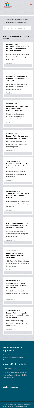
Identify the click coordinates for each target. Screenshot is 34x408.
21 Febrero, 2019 (12, 74)
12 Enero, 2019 (11, 133)
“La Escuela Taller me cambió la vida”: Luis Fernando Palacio (17, 196)
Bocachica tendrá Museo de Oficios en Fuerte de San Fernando (17, 166)
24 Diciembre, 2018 (13, 251)
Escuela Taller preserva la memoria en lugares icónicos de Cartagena (17, 315)
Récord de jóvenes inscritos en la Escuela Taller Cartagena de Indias (17, 108)
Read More (9, 63)
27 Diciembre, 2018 (13, 161)
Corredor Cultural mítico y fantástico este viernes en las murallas (16, 285)
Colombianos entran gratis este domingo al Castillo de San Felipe (16, 78)
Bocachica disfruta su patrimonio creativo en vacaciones (15, 255)
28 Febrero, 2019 (12, 44)
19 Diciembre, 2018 (13, 310)
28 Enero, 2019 (11, 103)
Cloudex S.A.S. (23, 406)
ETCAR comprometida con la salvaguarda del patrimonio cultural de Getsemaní (17, 225)
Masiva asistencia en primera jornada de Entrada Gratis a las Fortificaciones (17, 49)
